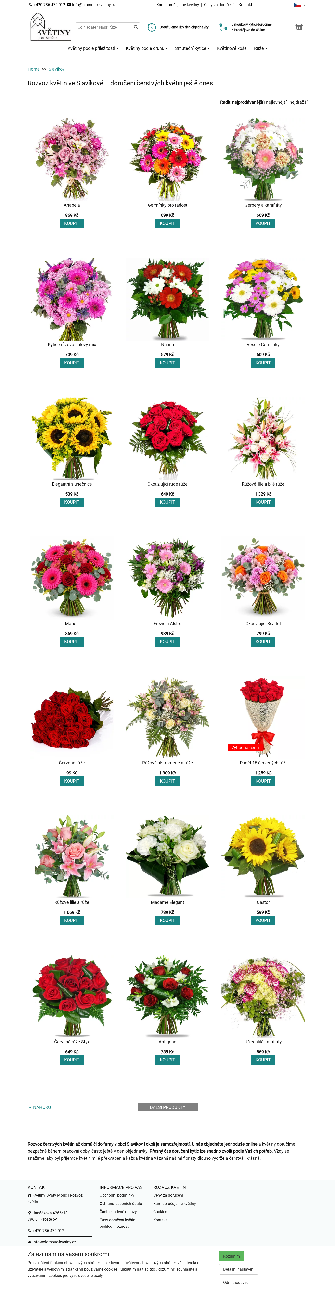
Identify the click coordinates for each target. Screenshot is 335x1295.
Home (34, 69)
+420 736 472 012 (49, 4)
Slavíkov (57, 69)
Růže (259, 48)
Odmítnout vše (235, 1282)
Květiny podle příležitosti (92, 48)
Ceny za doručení (219, 4)
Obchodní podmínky (117, 1195)
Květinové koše (232, 48)
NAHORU (41, 1107)
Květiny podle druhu (145, 48)
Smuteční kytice (191, 48)
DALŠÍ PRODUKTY (167, 1107)
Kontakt (245, 4)
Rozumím (231, 1256)
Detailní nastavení (238, 1269)
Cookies (160, 1211)
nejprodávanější (247, 102)
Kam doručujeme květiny (177, 4)
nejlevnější (276, 102)
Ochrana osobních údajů (121, 1203)
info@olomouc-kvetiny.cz (93, 4)
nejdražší (298, 102)
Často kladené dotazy (118, 1211)
